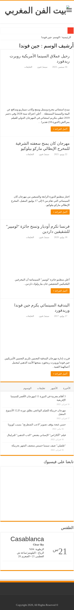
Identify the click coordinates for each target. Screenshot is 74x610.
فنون (39, 67)
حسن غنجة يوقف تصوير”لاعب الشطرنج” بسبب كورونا (37, 424)
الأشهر (54, 388)
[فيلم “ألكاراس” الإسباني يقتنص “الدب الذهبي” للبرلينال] (70, 433)
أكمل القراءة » (60, 129)
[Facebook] (39, 600)
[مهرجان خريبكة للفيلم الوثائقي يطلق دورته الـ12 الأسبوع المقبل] (70, 408)
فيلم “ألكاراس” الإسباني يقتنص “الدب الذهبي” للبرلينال (36, 435)
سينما (45, 67)
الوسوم (27, 388)
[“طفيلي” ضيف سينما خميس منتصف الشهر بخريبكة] (70, 443)
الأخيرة (66, 388)
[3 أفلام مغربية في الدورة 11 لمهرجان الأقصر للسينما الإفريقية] (70, 394)
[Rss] (43, 600)
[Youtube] (36, 600)
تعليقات (41, 388)
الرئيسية (67, 37)
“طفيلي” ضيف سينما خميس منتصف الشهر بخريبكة (38, 445)
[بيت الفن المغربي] (37, 9)
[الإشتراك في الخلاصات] (1, 45)
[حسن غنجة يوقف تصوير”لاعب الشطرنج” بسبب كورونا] (70, 422)
